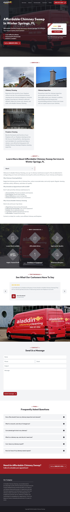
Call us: (11, 43)
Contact (44, 2)
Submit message (9, 393)
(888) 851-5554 (59, 2)
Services (24, 2)
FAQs (50, 2)
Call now (57, 31)
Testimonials (37, 2)
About (30, 2)
